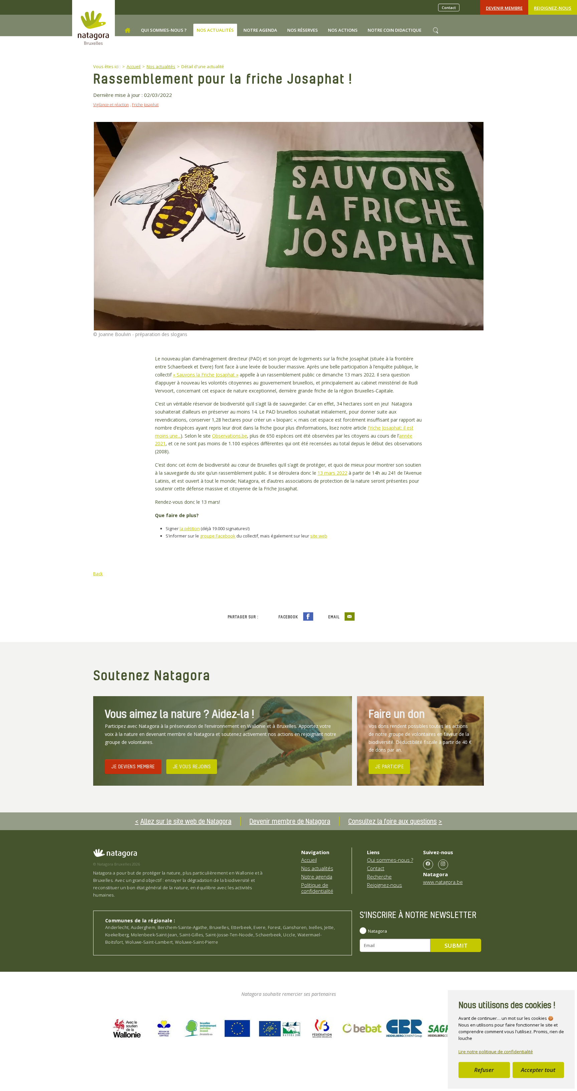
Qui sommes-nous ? (390, 859)
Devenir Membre (504, 8)
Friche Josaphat (145, 105)
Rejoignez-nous (552, 8)
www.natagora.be (443, 882)
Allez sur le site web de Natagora (185, 821)
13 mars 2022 (332, 473)
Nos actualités (317, 868)
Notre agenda (316, 876)
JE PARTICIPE (389, 766)
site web (318, 536)
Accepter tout (538, 1070)
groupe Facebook (217, 536)
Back (98, 574)
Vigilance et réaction (111, 105)
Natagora (377, 931)
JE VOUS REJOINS (192, 766)
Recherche (379, 876)
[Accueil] (127, 30)
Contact (449, 7)
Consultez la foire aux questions (392, 821)
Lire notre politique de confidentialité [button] (495, 1052)
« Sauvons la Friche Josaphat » (205, 374)
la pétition (190, 528)
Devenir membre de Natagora (289, 821)
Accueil (309, 859)
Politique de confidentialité (317, 888)
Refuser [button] (484, 1070)
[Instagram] (443, 865)
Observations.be (229, 436)
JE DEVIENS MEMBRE (133, 766)
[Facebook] (428, 865)
